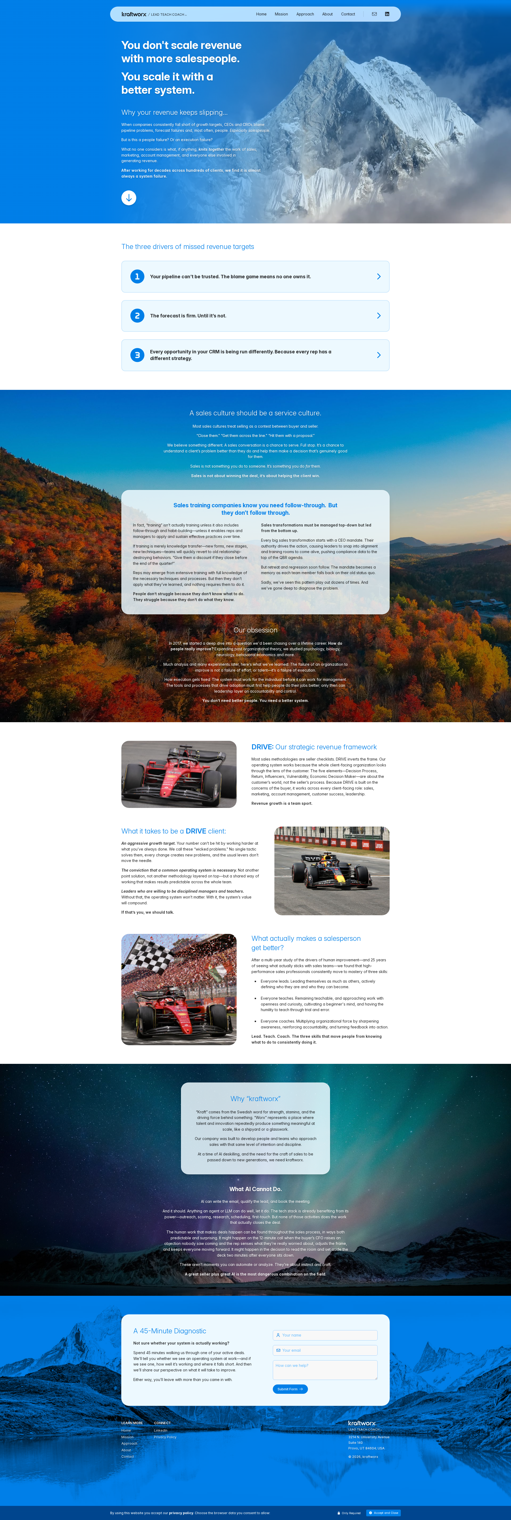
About (327, 14)
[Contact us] (372, 14)
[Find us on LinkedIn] (385, 14)
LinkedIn (160, 1430)
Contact (348, 14)
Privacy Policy (165, 1437)
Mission (281, 14)
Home (261, 14)
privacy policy (181, 1513)
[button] (383, 1513)
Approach (305, 14)
